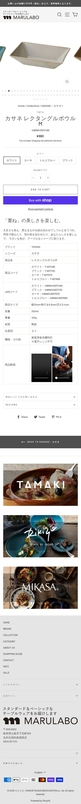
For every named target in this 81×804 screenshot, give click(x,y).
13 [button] (39, 91)
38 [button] (36, 95)
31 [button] (15, 95)
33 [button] (21, 95)
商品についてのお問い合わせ (22, 397)
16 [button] (49, 91)
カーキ (28, 160)
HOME (6, 622)
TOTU (40, 112)
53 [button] (35, 100)
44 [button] (54, 95)
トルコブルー (47, 160)
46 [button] (60, 95)
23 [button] (70, 91)
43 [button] (51, 95)
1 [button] (3, 91)
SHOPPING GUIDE (12, 653)
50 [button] (72, 95)
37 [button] (33, 95)
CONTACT (8, 660)
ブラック (67, 160)
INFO (6, 666)
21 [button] (64, 91)
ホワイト (12, 160)
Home (21, 105)
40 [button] (42, 95)
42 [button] (48, 95)
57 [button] (47, 100)
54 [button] (38, 100)
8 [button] (24, 91)
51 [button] (75, 95)
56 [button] (44, 100)
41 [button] (45, 95)
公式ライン (9, 696)
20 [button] (61, 91)
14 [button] (43, 91)
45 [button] (57, 95)
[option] (40, 3)
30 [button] (12, 95)
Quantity (40, 170)
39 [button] (39, 95)
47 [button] (63, 95)
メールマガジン (11, 684)
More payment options (40, 209)
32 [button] (18, 95)
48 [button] (66, 95)
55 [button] (41, 100)
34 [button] (24, 95)
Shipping (36, 140)
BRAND (7, 628)
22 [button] (67, 91)
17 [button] (52, 91)
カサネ (35, 253)
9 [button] (27, 91)
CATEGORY (9, 641)
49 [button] (69, 95)
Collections (33, 105)
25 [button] (76, 91)
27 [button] (3, 95)
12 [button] (36, 91)
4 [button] (12, 91)
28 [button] (6, 95)
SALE (6, 672)
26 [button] (79, 91)
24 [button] (73, 91)
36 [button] (30, 95)
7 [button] (21, 91)
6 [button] (18, 91)
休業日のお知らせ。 (14, 763)
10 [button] (30, 91)
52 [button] (78, 95)
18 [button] (55, 91)
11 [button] (33, 91)
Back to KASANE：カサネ (43, 442)
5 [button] (15, 91)
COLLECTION (10, 634)
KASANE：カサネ (51, 105)
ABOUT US (9, 647)
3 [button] (9, 91)
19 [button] (58, 91)
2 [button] (6, 91)
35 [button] (27, 95)
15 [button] (46, 91)
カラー (40, 153)
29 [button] (9, 95)
